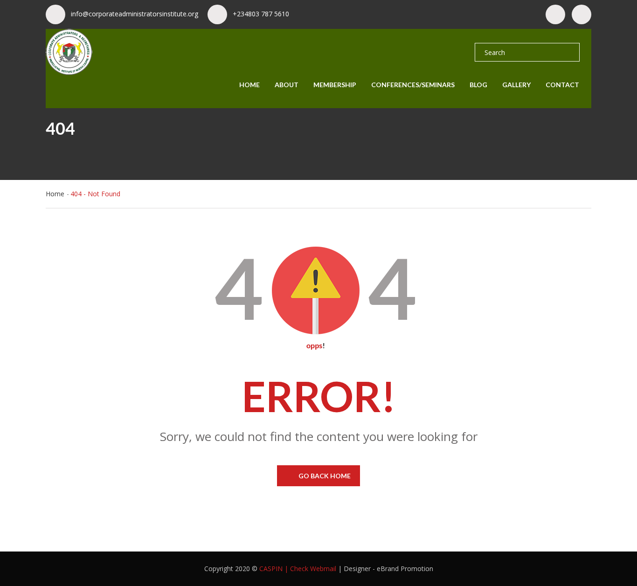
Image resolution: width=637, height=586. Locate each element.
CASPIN (271, 568)
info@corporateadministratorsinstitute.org (134, 13)
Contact (562, 85)
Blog (478, 85)
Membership (334, 85)
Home (249, 85)
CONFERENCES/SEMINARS (413, 85)
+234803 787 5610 (261, 13)
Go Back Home (324, 476)
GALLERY (516, 85)
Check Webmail (313, 568)
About (286, 85)
